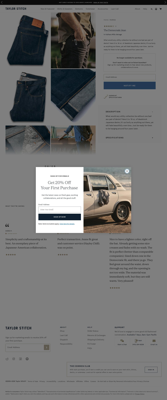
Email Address (43, 204)
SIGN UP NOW (60, 217)
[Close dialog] (127, 171)
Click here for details (67, 224)
